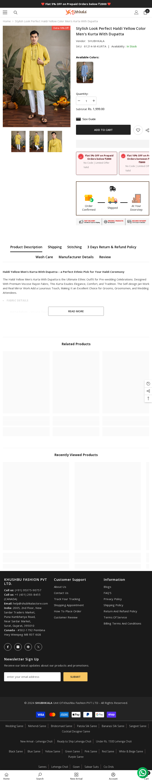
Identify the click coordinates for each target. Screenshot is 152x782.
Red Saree (108, 751)
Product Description (26, 247)
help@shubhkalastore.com (30, 603)
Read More (76, 311)
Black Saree (16, 751)
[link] (26, 423)
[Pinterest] (28, 647)
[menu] (5, 12)
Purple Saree (76, 756)
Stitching (74, 247)
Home (7, 21)
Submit (75, 677)
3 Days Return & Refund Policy (111, 247)
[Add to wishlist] (138, 130)
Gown (76, 766)
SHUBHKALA (96, 41)
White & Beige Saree (131, 751)
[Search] (15, 12)
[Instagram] (18, 647)
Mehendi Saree (37, 726)
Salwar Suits (92, 766)
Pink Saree (91, 751)
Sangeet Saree (137, 726)
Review (105, 257)
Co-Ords (109, 766)
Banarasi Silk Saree (113, 726)
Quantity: (82, 94)
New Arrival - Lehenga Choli (36, 741)
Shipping (55, 247)
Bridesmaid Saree (61, 726)
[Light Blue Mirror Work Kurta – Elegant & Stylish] (85, 72)
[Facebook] (7, 647)
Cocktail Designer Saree (76, 731)
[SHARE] (146, 130)
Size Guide (88, 119)
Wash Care (44, 257)
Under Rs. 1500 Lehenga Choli (114, 741)
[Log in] (136, 12)
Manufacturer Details (76, 257)
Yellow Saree (52, 751)
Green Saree (72, 751)
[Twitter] (38, 647)
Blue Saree (34, 751)
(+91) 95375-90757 (28, 590)
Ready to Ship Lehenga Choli (74, 741)
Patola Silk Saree (87, 726)
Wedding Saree (14, 726)
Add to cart (104, 130)
